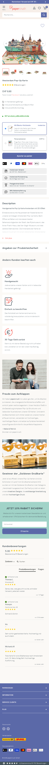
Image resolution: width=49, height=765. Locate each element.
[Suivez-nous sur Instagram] (3, 728)
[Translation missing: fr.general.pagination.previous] (3, 2)
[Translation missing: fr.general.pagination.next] (45, 2)
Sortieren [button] (9, 561)
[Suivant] (42, 43)
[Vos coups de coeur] (40, 8)
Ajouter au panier (24, 156)
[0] (44, 8)
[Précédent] (6, 43)
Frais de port (15, 95)
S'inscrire (24, 531)
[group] (24, 551)
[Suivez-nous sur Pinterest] (8, 728)
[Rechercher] (44, 14)
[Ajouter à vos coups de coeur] (42, 25)
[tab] (27, 570)
